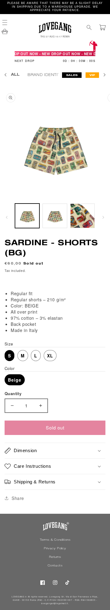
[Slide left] (6, 217)
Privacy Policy (55, 548)
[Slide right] (103, 217)
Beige (14, 380)
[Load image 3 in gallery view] (82, 216)
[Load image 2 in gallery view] (54, 216)
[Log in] (5, 33)
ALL (15, 75)
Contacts (55, 565)
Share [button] (18, 498)
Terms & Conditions (55, 540)
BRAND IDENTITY (46, 75)
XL (50, 356)
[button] (7, 22)
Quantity (13, 393)
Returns (55, 557)
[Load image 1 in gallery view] (27, 216)
